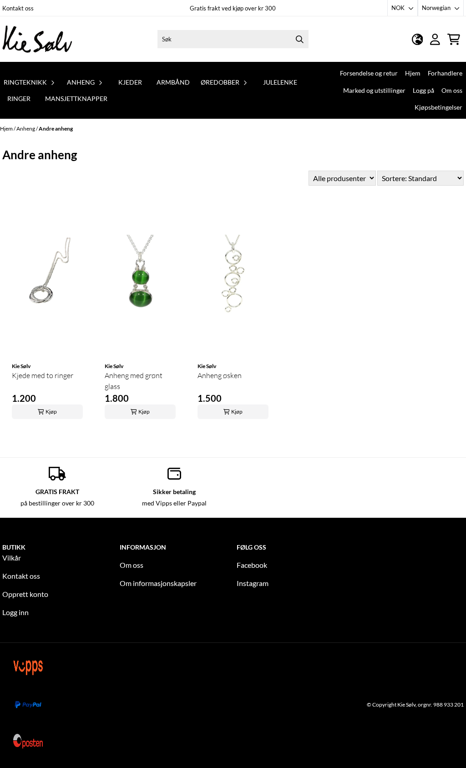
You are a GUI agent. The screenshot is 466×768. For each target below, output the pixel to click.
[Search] (299, 39)
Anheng (26, 128)
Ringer (18, 98)
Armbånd (173, 82)
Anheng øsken (220, 375)
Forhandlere (445, 73)
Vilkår (11, 557)
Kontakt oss (18, 8)
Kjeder (130, 82)
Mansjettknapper (76, 98)
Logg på (423, 90)
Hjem (412, 73)
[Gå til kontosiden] (435, 39)
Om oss (451, 90)
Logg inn (15, 612)
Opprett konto (25, 594)
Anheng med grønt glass (133, 381)
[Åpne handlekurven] (454, 39)
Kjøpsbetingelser (438, 107)
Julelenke (280, 82)
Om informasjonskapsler (158, 583)
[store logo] (37, 39)
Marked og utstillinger (374, 90)
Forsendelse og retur (369, 73)
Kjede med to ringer (42, 375)
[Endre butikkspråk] (417, 39)
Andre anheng (56, 128)
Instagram (252, 583)
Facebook (252, 565)
